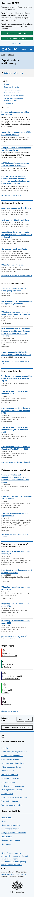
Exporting (11, 54)
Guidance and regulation (12, 87)
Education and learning (10, 778)
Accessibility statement (10, 856)
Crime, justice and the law (11, 767)
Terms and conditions (9, 859)
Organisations (8, 104)
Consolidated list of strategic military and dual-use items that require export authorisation (16, 234)
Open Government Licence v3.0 (13, 874)
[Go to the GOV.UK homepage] (9, 49)
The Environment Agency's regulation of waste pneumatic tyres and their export (16, 378)
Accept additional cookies (17, 33)
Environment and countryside (12, 786)
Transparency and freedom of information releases (13, 100)
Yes (21, 719)
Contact (24, 856)
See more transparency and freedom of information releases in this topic (14, 637)
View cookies (17, 43)
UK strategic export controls (12, 265)
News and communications (12, 90)
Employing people (8, 782)
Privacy (10, 853)
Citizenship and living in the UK (13, 763)
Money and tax (7, 793)
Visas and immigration (9, 801)
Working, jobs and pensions (11, 805)
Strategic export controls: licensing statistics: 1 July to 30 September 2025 (15, 429)
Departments (6, 817)
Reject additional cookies (17, 38)
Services (6, 84)
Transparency (6, 836)
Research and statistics (11, 93)
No (30, 719)
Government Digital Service (11, 864)
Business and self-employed (12, 755)
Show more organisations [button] (9, 711)
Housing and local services (11, 790)
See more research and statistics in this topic (15, 462)
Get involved (6, 844)
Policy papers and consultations (14, 96)
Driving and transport (9, 774)
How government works (10, 840)
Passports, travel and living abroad (14, 797)
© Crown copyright (17, 892)
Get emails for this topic (13, 73)
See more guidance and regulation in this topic (16, 276)
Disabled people (7, 771)
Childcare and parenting (10, 759)
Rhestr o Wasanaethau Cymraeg (13, 862)
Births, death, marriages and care (14, 752)
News (3, 821)
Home (3, 54)
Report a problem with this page (17, 727)
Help (3, 853)
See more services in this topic (11, 195)
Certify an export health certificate (15, 220)
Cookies (17, 853)
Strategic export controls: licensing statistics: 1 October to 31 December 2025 (15, 410)
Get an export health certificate (14, 249)
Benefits (4, 748)
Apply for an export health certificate (16, 208)
